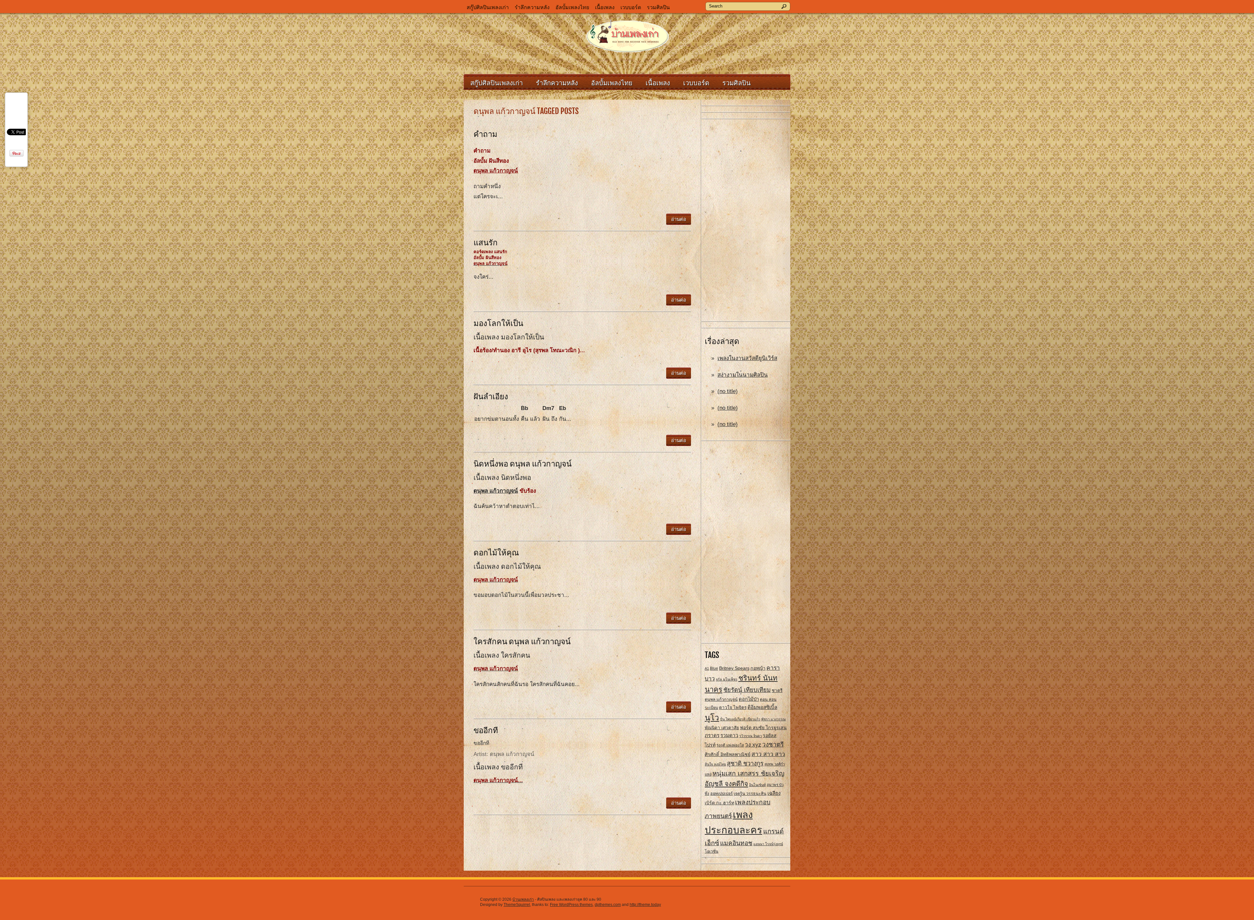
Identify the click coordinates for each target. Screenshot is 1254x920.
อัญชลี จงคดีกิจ (726, 783)
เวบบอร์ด (630, 7)
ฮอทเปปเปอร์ (721, 793)
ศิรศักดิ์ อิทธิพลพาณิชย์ (727, 754)
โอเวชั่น (711, 851)
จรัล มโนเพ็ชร (726, 679)
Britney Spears (734, 668)
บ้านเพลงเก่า (523, 899)
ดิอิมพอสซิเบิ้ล (762, 707)
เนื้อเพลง (605, 7)
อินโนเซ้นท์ (757, 785)
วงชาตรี (773, 744)
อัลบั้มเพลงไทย (572, 7)
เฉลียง (773, 793)
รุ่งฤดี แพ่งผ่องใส (730, 745)
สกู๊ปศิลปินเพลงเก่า (488, 7)
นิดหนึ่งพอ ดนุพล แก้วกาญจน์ (522, 463)
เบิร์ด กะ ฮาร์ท (719, 802)
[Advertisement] (746, 221)
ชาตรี (777, 690)
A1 (707, 668)
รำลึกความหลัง (532, 7)
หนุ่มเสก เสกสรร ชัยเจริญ (748, 773)
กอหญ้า (757, 668)
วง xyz (753, 745)
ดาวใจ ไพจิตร (733, 707)
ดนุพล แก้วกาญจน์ (721, 699)
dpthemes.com (608, 904)
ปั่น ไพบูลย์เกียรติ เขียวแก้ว (740, 719)
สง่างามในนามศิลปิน (742, 375)
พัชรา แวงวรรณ (773, 719)
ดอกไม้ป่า (749, 699)
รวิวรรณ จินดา (750, 736)
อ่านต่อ (678, 219)
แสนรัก (486, 242)
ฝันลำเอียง (491, 396)
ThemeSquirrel (517, 904)
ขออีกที (486, 730)
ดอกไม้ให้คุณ (496, 552)
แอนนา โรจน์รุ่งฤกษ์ (768, 844)
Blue (714, 668)
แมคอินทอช (736, 843)
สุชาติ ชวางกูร (745, 763)
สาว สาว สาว (768, 754)
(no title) (727, 391)
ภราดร (712, 735)
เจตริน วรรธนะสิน (750, 793)
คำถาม (485, 134)
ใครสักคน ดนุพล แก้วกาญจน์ (522, 641)
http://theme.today (645, 904)
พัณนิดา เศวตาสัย (722, 727)
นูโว (712, 717)
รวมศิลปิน (658, 7)
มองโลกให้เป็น (498, 323)
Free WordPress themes (571, 904)
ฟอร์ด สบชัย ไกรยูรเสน (763, 727)
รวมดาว (729, 735)
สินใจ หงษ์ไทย (715, 764)
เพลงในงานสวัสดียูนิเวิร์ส (747, 358)
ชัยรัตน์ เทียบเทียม (747, 689)
